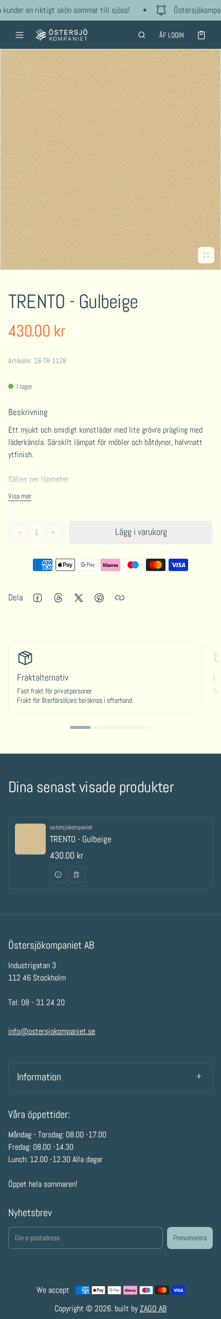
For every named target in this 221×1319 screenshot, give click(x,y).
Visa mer (19, 496)
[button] (142, 35)
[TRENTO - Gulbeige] (110, 853)
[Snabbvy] (58, 874)
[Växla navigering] (19, 35)
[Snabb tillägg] (76, 874)
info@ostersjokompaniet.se (51, 1031)
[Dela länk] (119, 597)
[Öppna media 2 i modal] (110, 159)
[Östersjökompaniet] (62, 35)
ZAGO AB (153, 1308)
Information (39, 1076)
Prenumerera (190, 1237)
